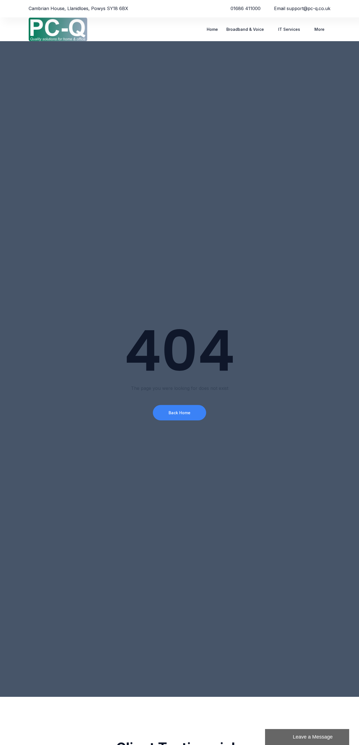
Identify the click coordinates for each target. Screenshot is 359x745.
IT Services (289, 29)
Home (212, 29)
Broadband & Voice (245, 29)
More (319, 29)
